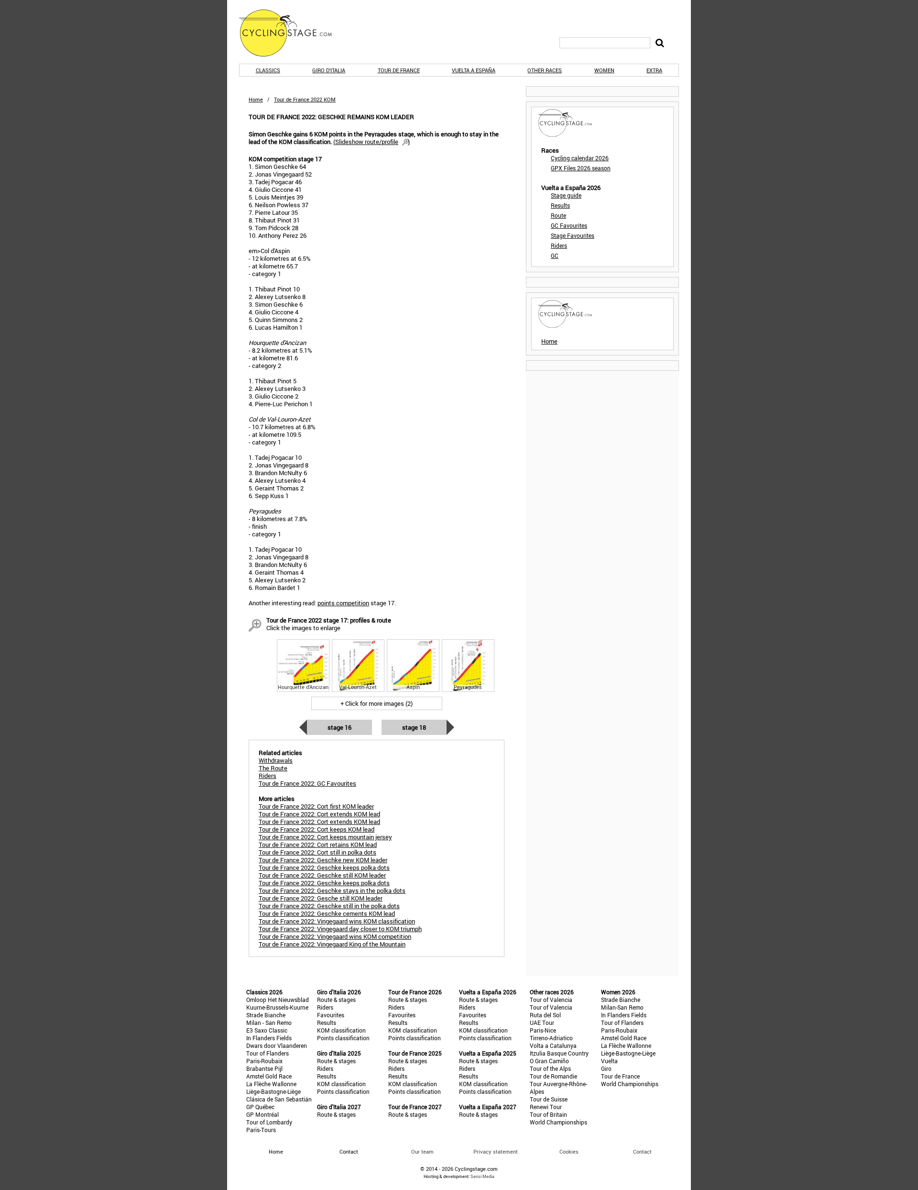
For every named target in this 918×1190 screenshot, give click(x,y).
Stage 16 (339, 727)
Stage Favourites (572, 235)
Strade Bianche (265, 1015)
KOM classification (341, 1030)
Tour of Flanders (267, 1053)
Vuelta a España (473, 70)
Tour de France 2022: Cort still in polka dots (317, 852)
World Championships (558, 1122)
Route (558, 215)
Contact (642, 1151)
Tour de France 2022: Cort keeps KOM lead (316, 829)
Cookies (569, 1151)
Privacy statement (495, 1151)
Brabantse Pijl (264, 1068)
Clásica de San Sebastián (279, 1099)
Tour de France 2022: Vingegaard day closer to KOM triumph (340, 928)
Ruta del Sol (545, 1015)
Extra (654, 70)
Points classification (343, 1038)
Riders (559, 245)
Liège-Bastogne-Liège (273, 1091)
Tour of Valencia (551, 999)
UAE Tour (542, 1022)
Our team (422, 1151)
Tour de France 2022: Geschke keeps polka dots (324, 867)
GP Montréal (262, 1114)
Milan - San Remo (269, 1022)
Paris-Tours (261, 1130)
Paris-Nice (543, 1030)
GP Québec (260, 1107)
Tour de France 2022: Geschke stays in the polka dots (332, 890)
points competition (343, 603)
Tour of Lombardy (269, 1122)
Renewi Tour (546, 1107)
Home (256, 99)
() (371, 141)
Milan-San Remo (622, 1007)
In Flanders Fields (269, 1038)
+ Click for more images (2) (376, 703)
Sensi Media (482, 1176)
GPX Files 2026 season (581, 168)
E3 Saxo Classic (266, 1030)
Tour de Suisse (549, 1099)
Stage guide (566, 195)
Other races (544, 70)
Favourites (330, 1015)
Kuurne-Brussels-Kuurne (277, 1007)
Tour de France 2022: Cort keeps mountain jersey (325, 837)
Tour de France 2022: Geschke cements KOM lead (327, 913)
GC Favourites (569, 225)
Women (604, 70)
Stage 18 (414, 727)
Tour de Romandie (553, 1076)
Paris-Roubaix (264, 1061)
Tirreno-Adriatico (551, 1038)
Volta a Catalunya (553, 1045)
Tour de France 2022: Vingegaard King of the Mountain (332, 944)
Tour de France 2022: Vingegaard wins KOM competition (335, 936)
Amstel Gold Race (269, 1076)
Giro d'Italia (328, 70)
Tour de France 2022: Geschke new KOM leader (323, 860)
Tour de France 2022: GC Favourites (307, 783)
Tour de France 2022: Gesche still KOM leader (320, 898)
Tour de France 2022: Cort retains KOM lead (318, 844)
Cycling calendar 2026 (580, 158)
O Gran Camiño (549, 1061)
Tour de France (399, 70)
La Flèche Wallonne (271, 1084)
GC (554, 255)
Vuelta (609, 1061)
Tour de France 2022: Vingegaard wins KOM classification (337, 921)
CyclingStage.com (291, 33)
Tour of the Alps (550, 1068)
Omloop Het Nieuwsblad (277, 999)
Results (560, 205)
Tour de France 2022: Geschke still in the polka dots (329, 905)
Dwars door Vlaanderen (276, 1045)
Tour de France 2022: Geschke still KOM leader (322, 875)
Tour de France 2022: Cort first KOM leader (316, 806)
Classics (268, 70)
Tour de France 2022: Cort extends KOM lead (319, 814)
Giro (606, 1068)
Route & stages (336, 999)
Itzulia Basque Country (559, 1053)
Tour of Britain (548, 1114)
